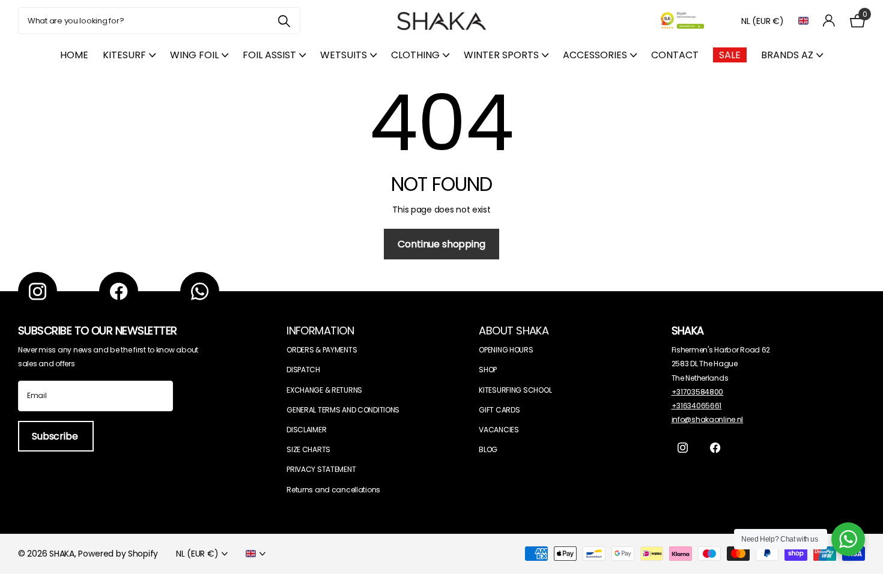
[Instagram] (37, 291)
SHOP (488, 369)
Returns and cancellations (333, 490)
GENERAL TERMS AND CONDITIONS (343, 410)
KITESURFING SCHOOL (515, 390)
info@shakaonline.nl (708, 419)
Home (74, 55)
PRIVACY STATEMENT (321, 469)
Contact (675, 55)
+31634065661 (697, 405)
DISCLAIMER (306, 429)
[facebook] (118, 291)
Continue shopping (441, 244)
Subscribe (56, 436)
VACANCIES (498, 429)
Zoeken (283, 20)
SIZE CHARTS (308, 449)
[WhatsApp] (199, 291)
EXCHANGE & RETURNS (324, 390)
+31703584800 (698, 392)
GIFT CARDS (499, 410)
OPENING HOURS (506, 350)
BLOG (488, 449)
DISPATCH (303, 369)
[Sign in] (829, 20)
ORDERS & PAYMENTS (322, 350)
